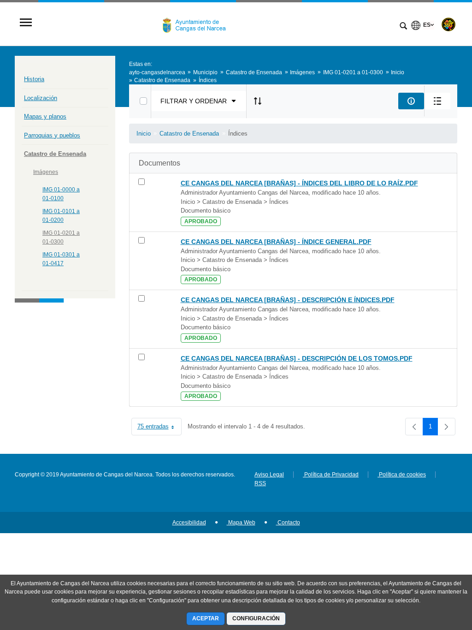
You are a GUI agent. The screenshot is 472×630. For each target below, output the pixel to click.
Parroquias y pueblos (52, 135)
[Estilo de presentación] (437, 101)
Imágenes (45, 172)
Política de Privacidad (331, 474)
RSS (260, 483)
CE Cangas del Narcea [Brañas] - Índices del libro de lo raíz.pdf (299, 183)
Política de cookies (402, 474)
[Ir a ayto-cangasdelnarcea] (198, 24)
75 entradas (159, 428)
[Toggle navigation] (26, 23)
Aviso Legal (269, 474)
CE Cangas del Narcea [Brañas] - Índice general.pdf (276, 241)
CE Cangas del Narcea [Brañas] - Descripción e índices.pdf (288, 299)
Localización (40, 98)
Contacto (288, 522)
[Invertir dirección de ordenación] (257, 101)
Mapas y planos (45, 116)
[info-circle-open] (411, 101)
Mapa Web (241, 522)
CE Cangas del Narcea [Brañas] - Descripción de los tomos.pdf (297, 358)
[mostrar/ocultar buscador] (403, 27)
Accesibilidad (189, 522)
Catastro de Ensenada (55, 153)
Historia (34, 79)
